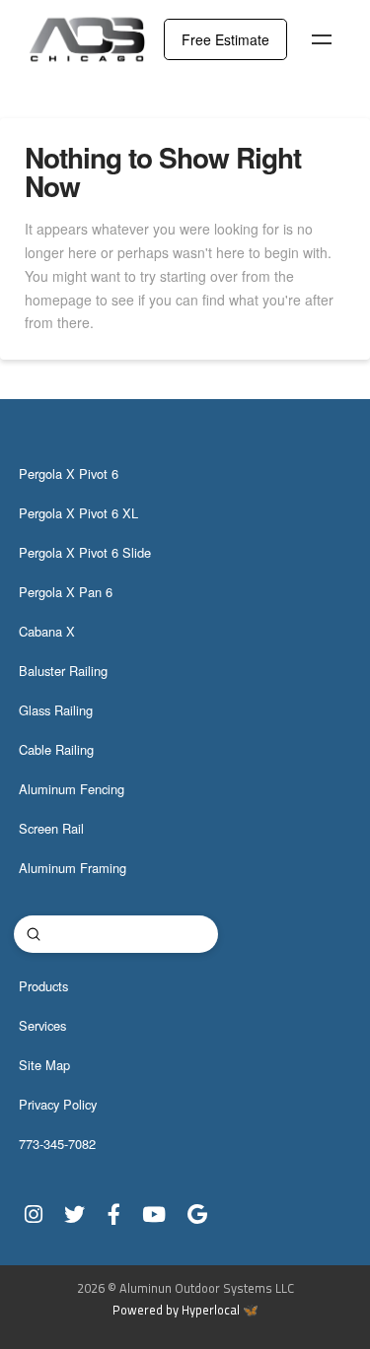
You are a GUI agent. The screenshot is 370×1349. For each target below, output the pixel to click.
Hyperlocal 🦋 (220, 1310)
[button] (321, 39)
